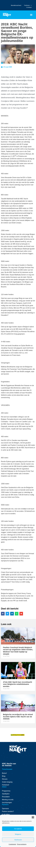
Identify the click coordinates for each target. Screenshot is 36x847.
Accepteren (18, 829)
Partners (27, 5)
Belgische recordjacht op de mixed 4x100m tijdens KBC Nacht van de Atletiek (18, 716)
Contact (29, 7)
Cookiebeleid (12, 844)
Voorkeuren (18, 840)
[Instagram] (3, 2)
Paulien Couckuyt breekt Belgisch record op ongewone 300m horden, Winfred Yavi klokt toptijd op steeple (18, 650)
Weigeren (18, 834)
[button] (33, 817)
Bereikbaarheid (16, 5)
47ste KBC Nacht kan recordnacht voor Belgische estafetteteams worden (17, 684)
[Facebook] (2, 2)
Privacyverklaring (21, 844)
